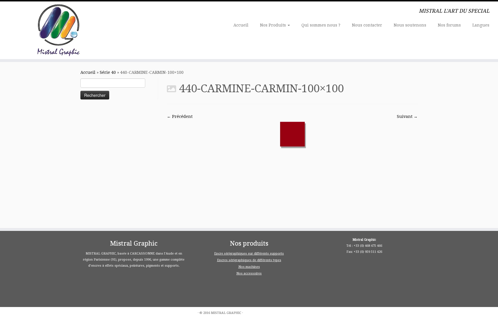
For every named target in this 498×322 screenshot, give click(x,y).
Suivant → (407, 116)
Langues (480, 25)
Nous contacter (367, 25)
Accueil (240, 25)
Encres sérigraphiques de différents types (249, 260)
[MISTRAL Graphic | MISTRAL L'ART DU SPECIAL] (57, 30)
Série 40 (108, 72)
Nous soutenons (410, 25)
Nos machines (249, 267)
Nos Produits (273, 25)
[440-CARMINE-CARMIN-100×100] (292, 134)
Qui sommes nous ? (320, 25)
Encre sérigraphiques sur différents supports (249, 253)
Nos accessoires (249, 273)
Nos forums (449, 25)
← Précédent (180, 116)
